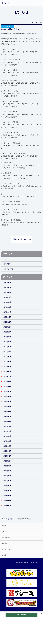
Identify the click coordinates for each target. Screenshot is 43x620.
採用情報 (6, 264)
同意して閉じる (21, 614)
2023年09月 (7, 337)
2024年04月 (7, 312)
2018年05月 (7, 476)
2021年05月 (7, 401)
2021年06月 (7, 396)
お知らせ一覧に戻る (19, 239)
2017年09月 (7, 486)
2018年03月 (7, 481)
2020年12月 (7, 426)
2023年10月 (7, 332)
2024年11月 (7, 297)
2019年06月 (7, 451)
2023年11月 (7, 327)
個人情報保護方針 (22, 562)
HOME (4, 526)
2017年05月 (7, 496)
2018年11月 (7, 461)
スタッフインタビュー (9, 549)
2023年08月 (7, 342)
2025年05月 (7, 287)
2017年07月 (7, 491)
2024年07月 (7, 307)
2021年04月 (7, 411)
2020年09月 (7, 436)
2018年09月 (7, 466)
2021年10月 (7, 376)
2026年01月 (7, 282)
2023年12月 (7, 322)
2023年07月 (7, 347)
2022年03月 (7, 367)
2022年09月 (7, 357)
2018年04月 (7, 471)
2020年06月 (7, 441)
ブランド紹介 (6, 537)
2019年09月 (7, 446)
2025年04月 (7, 292)
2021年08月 (7, 386)
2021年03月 (7, 416)
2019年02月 (7, 456)
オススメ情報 (8, 269)
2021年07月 (7, 391)
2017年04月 (7, 501)
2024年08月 (7, 302)
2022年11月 (7, 352)
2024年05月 (7, 317)
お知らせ (6, 259)
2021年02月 (7, 421)
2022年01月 (7, 371)
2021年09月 (7, 381)
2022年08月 (7, 362)
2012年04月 (7, 406)
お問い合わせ (35, 562)
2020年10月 (7, 431)
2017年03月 (7, 505)
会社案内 (4, 555)
